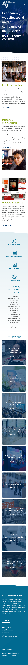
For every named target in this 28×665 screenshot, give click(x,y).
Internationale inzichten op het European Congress (14, 403)
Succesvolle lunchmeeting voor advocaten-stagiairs (14, 536)
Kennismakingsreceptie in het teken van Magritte (14, 483)
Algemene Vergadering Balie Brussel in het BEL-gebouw (14, 430)
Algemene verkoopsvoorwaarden (10, 653)
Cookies (14, 655)
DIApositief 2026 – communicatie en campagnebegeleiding (14, 350)
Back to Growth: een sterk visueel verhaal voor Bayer (14, 456)
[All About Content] (8, 4)
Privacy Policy (5, 655)
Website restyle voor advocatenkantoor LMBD (14, 562)
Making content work (16, 289)
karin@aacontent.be (11, 636)
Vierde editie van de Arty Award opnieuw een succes (14, 509)
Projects (16, 336)
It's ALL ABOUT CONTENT (12, 595)
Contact (6, 621)
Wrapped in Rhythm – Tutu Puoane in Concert (14, 377)
